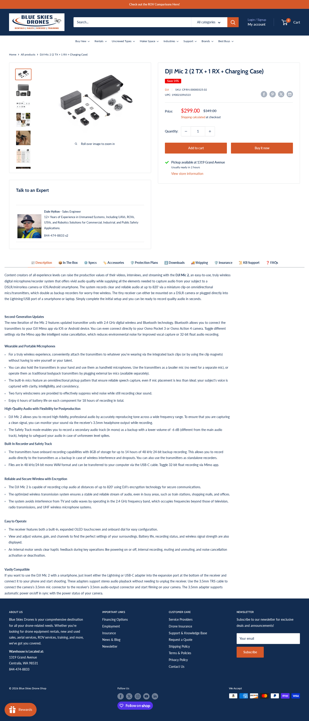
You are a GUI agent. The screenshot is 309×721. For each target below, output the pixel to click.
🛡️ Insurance (223, 262)
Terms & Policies (180, 653)
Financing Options (115, 619)
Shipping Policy (179, 646)
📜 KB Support (249, 262)
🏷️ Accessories (113, 262)
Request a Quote (180, 640)
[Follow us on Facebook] (120, 696)
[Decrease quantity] (186, 131)
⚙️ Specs (90, 262)
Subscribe (250, 652)
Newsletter (109, 646)
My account (256, 24)
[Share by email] (290, 94)
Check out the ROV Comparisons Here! (154, 4)
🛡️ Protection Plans (144, 262)
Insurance (109, 633)
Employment (111, 626)
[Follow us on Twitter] (129, 696)
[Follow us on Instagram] (138, 696)
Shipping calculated (193, 117)
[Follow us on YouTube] (146, 696)
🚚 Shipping (199, 262)
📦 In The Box (68, 262)
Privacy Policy (178, 660)
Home (12, 54)
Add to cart (196, 148)
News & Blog (111, 640)
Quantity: (171, 131)
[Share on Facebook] (264, 94)
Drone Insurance (180, 626)
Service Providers (181, 619)
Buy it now (262, 148)
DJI (167, 89)
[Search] (233, 22)
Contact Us (176, 666)
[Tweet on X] (281, 94)
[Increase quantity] (210, 131)
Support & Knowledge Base (188, 633)
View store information (187, 173)
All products (28, 54)
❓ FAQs (272, 262)
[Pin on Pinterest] (272, 94)
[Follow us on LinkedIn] (155, 696)
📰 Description (41, 262)
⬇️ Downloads (174, 262)
